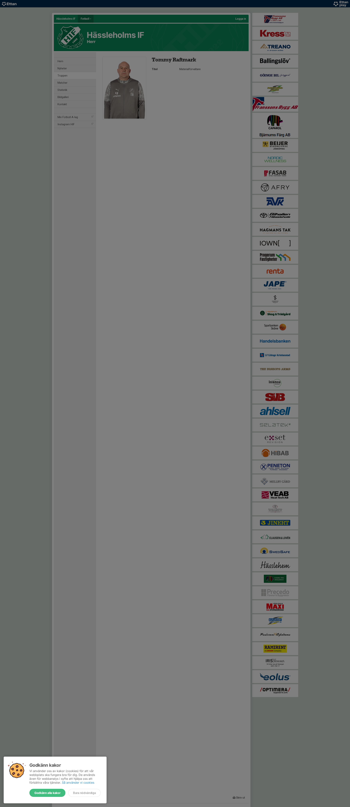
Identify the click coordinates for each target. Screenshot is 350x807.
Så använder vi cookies (78, 782)
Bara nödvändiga (84, 793)
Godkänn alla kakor (47, 793)
